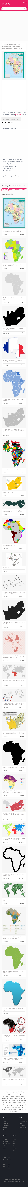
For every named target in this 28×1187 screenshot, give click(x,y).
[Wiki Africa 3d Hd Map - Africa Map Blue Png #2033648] (14, 993)
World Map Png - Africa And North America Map (13, 899)
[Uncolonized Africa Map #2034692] (14, 531)
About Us (5, 1184)
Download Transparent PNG (11, 119)
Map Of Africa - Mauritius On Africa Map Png (13, 298)
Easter (4, 1148)
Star (4, 1164)
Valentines (5, 1145)
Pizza (4, 1121)
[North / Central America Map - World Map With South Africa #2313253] (14, 1072)
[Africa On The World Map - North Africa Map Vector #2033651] (14, 383)
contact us (18, 114)
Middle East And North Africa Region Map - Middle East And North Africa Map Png (13, 510)
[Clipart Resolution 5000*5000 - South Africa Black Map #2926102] (14, 610)
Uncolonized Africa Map (9, 545)
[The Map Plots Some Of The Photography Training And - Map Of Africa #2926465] (14, 643)
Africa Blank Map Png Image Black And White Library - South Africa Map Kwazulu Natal (13, 431)
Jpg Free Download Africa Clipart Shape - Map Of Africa (13, 972)
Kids (14, 1150)
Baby (14, 1143)
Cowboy (15, 1148)
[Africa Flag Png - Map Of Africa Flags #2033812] (14, 453)
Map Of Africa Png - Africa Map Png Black (13, 767)
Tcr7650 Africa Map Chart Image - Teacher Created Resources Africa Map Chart (13, 230)
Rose (8, 1162)
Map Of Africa (6, 567)
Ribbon (8, 1166)
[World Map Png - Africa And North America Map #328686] (14, 890)
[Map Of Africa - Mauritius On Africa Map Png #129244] (14, 284)
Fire (4, 1159)
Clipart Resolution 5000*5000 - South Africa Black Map (14, 623)
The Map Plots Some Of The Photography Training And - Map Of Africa (13, 656)
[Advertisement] (14, 26)
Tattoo (8, 1168)
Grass (4, 1162)
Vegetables (6, 1125)
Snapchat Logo (22, 1129)
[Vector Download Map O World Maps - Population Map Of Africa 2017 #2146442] (14, 250)
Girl (13, 1141)
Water (8, 1164)
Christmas (5, 1139)
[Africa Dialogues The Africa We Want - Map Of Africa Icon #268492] (14, 859)
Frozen (14, 1139)
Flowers (9, 1159)
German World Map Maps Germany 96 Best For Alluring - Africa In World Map (14, 838)
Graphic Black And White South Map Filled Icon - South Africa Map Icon (13, 329)
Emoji (8, 1157)
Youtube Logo (22, 1125)
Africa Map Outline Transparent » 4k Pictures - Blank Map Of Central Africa (14, 593)
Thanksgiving (6, 1143)
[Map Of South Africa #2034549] (14, 483)
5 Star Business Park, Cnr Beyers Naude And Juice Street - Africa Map (14, 1036)
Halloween (5, 1141)
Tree (4, 1166)
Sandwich (5, 1123)
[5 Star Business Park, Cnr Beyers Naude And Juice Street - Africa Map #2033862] (14, 1025)
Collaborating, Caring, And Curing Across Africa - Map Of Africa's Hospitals (13, 1058)
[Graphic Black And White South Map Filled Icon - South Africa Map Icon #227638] (14, 316)
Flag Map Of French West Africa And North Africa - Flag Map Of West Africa (13, 361)
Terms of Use (22, 1184)
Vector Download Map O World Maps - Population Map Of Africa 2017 (12, 264)
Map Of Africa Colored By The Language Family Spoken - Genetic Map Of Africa (13, 791)
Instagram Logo (23, 1121)
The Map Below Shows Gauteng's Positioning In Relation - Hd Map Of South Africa (13, 815)
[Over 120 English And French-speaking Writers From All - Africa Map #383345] (14, 921)
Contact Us (11, 1184)
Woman (15, 1145)
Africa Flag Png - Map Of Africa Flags (12, 469)
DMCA (16, 1184)
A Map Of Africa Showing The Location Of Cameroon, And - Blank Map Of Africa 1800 (13, 704)
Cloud (4, 1157)
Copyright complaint (7, 122)
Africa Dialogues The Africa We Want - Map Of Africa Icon (13, 875)
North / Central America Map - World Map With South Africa (13, 1080)
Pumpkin (5, 1129)
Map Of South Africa (8, 492)
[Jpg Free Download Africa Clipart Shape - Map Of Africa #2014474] (14, 957)
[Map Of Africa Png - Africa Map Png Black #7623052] (14, 753)
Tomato (5, 1127)
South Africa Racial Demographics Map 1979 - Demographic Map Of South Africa (13, 732)
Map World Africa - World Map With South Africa (13, 681)
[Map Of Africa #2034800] (14, 559)
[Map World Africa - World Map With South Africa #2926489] (14, 671)
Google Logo (22, 1132)
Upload (25, 2)
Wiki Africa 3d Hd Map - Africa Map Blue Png (13, 1009)
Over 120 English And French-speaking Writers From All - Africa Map (12, 937)
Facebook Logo (23, 1127)
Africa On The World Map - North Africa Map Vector (13, 400)
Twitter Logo (22, 1123)
